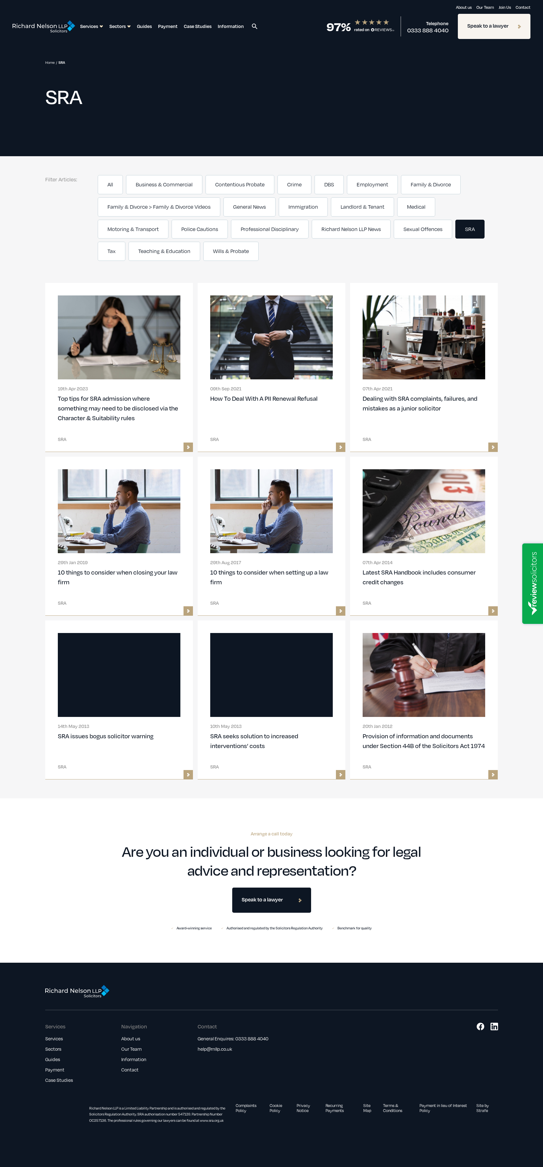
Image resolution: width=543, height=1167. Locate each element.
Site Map (367, 1108)
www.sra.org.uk (212, 1120)
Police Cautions (199, 229)
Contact (523, 7)
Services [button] (89, 26)
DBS (329, 184)
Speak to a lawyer (487, 25)
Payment (168, 26)
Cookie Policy (276, 1108)
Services (54, 1038)
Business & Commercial (164, 184)
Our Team (485, 7)
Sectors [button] (117, 26)
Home (50, 62)
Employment (372, 184)
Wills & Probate (231, 251)
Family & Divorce (431, 184)
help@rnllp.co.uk (215, 1049)
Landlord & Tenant (362, 207)
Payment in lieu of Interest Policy (443, 1108)
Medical (416, 207)
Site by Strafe (482, 1108)
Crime (294, 184)
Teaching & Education (164, 251)
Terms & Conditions (392, 1108)
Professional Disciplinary (270, 229)
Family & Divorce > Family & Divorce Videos (159, 207)
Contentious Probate (240, 184)
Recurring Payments (335, 1108)
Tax (111, 251)
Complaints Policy (246, 1108)
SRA (470, 229)
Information (231, 26)
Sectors (53, 1049)
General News (249, 207)
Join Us (505, 7)
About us (464, 7)
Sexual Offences (422, 229)
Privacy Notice (303, 1108)
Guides (144, 26)
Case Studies (197, 26)
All (110, 184)
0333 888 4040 (427, 30)
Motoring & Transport (133, 229)
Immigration (303, 207)
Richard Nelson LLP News (351, 229)
